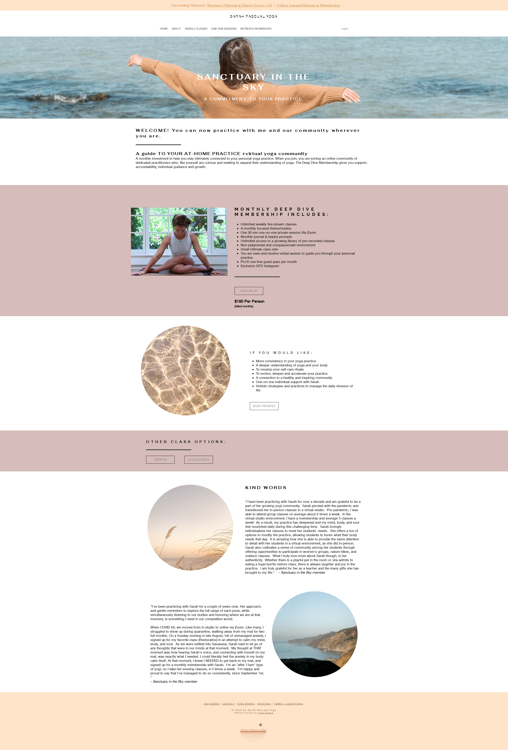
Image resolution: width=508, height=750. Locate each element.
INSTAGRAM (211, 703)
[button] (256, 29)
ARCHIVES (264, 703)
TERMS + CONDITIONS (288, 703)
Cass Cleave (265, 712)
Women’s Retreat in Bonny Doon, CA (239, 5)
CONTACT (228, 703)
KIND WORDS (246, 703)
